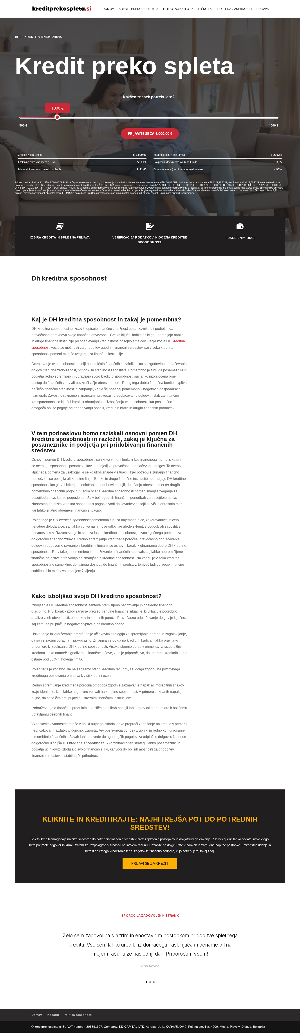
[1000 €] (57, 117)
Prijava (263, 9)
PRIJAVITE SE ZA (150, 133)
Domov (108, 9)
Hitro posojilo (176, 9)
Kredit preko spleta (136, 9)
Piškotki (205, 9)
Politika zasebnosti (234, 9)
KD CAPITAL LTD (131, 1026)
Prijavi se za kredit (149, 863)
